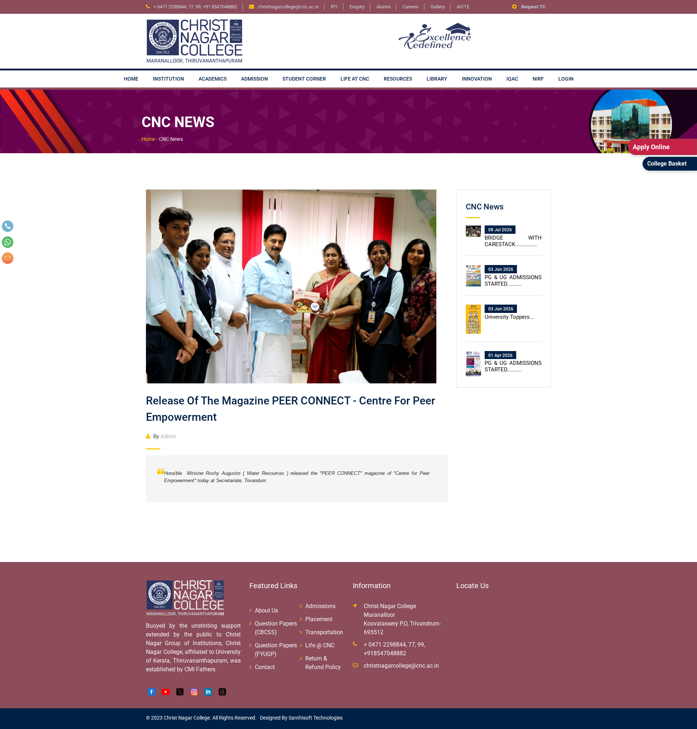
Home (131, 79)
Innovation (477, 79)
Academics (213, 79)
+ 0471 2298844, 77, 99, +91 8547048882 (195, 6)
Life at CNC (355, 79)
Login (566, 79)
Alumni (383, 6)
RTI (334, 6)
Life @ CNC (319, 645)
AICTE (463, 6)
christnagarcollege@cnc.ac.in (401, 665)
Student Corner (304, 79)
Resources (398, 79)
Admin (164, 436)
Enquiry (357, 6)
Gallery (438, 6)
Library (437, 79)
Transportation (324, 632)
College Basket (666, 163)
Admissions (320, 606)
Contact (265, 667)
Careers (411, 6)
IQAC (512, 79)
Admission (254, 79)
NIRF (538, 79)
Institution (168, 79)
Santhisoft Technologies (315, 718)
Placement (319, 619)
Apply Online (651, 147)
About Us (266, 610)
